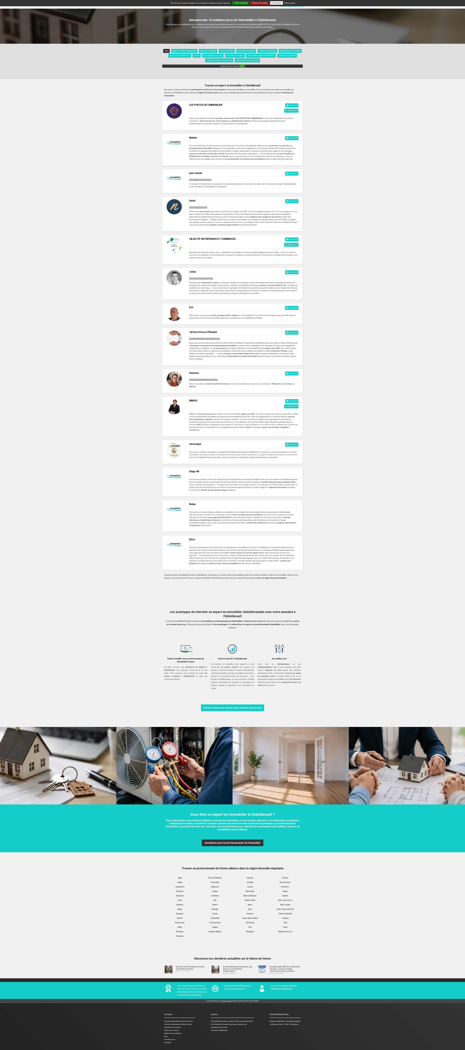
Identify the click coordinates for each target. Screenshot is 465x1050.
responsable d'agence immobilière (261, 55)
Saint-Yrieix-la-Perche (285, 909)
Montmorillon (250, 900)
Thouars (285, 918)
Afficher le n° (292, 111)
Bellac (180, 909)
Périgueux (250, 932)
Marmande (250, 891)
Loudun (250, 887)
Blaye (180, 927)
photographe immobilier (212, 55)
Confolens (215, 896)
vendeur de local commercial (247, 60)
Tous (166, 51)
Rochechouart (285, 882)
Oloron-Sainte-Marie (250, 918)
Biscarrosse (180, 923)
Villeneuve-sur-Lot (285, 932)
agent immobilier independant (184, 51)
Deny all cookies (260, 3)
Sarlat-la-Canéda (285, 914)
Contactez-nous (169, 1039)
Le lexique (167, 1042)
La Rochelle (215, 918)
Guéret (215, 905)
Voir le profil (292, 105)
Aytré (180, 900)
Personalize (276, 3)
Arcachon (180, 891)
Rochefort (285, 887)
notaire (196, 55)
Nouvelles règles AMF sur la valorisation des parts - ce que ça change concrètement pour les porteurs (285, 969)
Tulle (285, 923)
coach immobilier (227, 51)
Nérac (250, 905)
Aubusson (180, 896)
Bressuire (180, 936)
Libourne (250, 878)
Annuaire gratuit (169, 1021)
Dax (214, 900)
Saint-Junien (285, 905)
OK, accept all (241, 3)
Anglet (179, 882)
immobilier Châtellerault (219, 1030)
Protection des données (172, 1027)
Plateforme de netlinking (172, 1033)
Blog (165, 1036)
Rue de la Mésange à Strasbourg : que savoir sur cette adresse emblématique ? (237, 969)
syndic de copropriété (287, 55)
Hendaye (215, 909)
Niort (250, 909)
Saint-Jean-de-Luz (285, 900)
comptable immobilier (246, 51)
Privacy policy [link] (289, 3)
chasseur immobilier (208, 51)
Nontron (250, 914)
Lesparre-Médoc (215, 932)
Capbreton (215, 887)
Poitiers (285, 878)
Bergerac (179, 914)
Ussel (285, 927)
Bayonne (179, 905)
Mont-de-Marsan (250, 896)
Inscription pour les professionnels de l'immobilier (232, 842)
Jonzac (215, 914)
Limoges (250, 882)
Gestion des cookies (171, 1030)
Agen (180, 878)
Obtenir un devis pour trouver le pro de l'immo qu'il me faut (232, 707)
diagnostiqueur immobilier (290, 51)
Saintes (285, 896)
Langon (215, 927)
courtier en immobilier (267, 51)
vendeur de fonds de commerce (219, 60)
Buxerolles (215, 882)
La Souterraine (215, 923)
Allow (242, 66)
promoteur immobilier (235, 55)
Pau (250, 927)
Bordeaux (180, 932)
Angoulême (179, 887)
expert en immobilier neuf (179, 55)
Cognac (215, 891)
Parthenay (250, 923)
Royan (285, 891)
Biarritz (180, 918)
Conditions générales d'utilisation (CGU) (178, 1024)
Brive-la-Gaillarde (214, 878)
